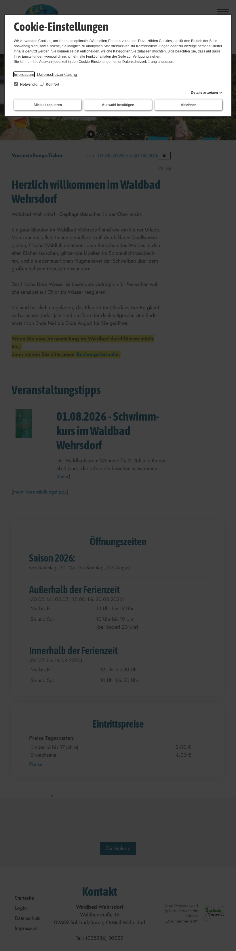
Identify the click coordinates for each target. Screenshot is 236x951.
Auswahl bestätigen (118, 105)
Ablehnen (188, 105)
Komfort (52, 84)
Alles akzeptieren (47, 105)
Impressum (24, 74)
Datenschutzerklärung (57, 74)
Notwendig (28, 84)
